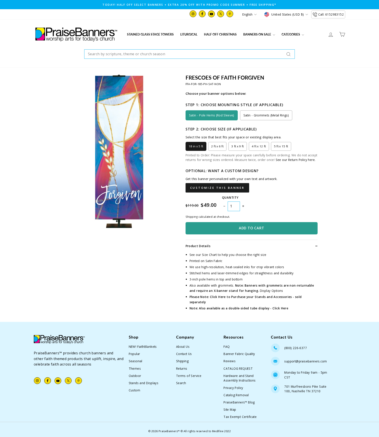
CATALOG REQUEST (238, 368)
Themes (135, 368)
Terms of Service (188, 376)
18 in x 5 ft (196, 146)
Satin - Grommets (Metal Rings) (266, 115)
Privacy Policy (233, 388)
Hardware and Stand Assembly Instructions (239, 378)
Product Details (198, 246)
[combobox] (189, 54)
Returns (181, 368)
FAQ (226, 346)
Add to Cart (251, 228)
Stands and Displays (144, 383)
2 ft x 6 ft (217, 146)
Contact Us (184, 354)
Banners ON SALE (257, 34)
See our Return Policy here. (296, 160)
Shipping (182, 361)
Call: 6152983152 (331, 14)
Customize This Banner (217, 188)
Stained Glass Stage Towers (150, 34)
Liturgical (188, 34)
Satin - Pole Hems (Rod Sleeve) (211, 115)
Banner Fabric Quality (239, 354)
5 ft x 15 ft (281, 146)
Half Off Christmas (220, 34)
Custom (134, 390)
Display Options (271, 291)
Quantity (230, 197)
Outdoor (135, 376)
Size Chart (209, 255)
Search (181, 383)
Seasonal (135, 361)
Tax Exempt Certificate (240, 417)
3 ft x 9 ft (237, 146)
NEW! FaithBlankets (143, 346)
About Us (183, 346)
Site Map (229, 409)
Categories (291, 34)
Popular (134, 354)
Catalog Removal (236, 395)
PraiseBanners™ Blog (239, 402)
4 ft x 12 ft (259, 146)
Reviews (229, 361)
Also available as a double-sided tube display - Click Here (243, 308)
